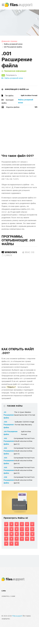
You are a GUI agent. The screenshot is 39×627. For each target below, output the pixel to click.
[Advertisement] (19, 132)
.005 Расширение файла (9, 470)
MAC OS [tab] (29, 252)
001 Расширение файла (13, 47)
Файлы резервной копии (13, 44)
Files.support (17, 616)
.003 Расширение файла (9, 451)
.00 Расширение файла (9, 415)
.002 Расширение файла (9, 441)
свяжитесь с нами (8, 596)
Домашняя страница (9, 41)
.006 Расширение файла (9, 480)
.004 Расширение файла (9, 460)
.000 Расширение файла (9, 424)
